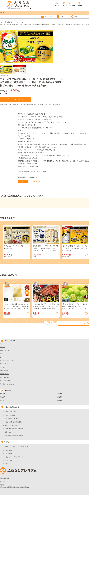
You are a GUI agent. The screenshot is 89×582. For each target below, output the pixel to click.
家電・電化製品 (4, 377)
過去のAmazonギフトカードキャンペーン (16, 447)
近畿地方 (59, 397)
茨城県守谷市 (4, 75)
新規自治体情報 (4, 478)
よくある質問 (8, 450)
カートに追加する (17, 99)
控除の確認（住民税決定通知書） (14, 435)
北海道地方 (3, 393)
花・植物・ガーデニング (7, 384)
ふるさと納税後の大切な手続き (14, 422)
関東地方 (2, 400)
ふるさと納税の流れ (10, 415)
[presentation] (2, 46)
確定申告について (10, 432)
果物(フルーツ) (4, 350)
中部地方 (59, 393)
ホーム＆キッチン (5, 380)
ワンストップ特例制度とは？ (13, 425)
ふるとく (7, 464)
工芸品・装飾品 (4, 374)
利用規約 (2, 485)
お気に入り (4, 93)
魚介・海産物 (4, 370)
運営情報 (2, 481)
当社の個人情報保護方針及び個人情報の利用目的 (14, 487)
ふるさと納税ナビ (10, 460)
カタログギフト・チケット (8, 360)
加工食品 (2, 367)
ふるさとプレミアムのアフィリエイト (16, 457)
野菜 (1, 353)
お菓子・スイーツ (5, 364)
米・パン (2, 347)
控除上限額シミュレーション (13, 418)
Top (1, 22)
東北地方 (2, 397)
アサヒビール (36, 181)
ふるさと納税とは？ (10, 411)
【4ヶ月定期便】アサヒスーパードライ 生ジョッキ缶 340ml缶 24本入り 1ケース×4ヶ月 (74, 248)
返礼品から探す (9, 22)
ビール (23, 22)
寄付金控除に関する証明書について (15, 428)
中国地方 (59, 400)
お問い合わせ (8, 453)
